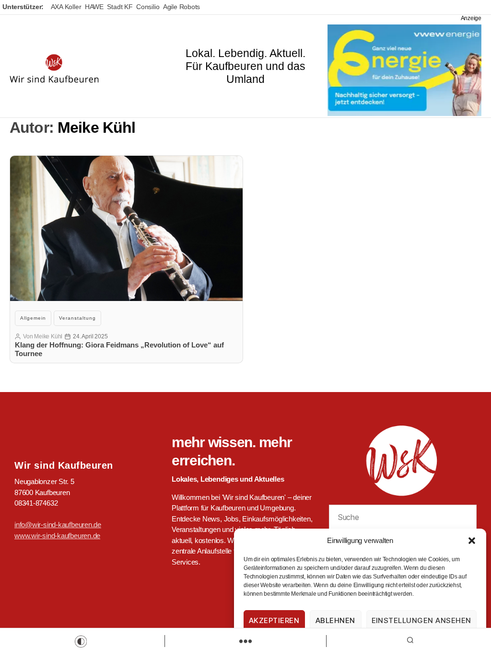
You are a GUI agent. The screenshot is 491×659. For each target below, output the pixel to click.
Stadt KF (119, 7)
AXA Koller (66, 7)
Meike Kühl (48, 336)
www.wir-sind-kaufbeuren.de (57, 536)
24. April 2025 (90, 336)
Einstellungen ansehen (422, 620)
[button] (472, 540)
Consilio (147, 7)
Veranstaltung (77, 318)
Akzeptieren (274, 620)
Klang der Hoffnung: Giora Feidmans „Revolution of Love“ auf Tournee (119, 349)
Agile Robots (181, 7)
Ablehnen (335, 620)
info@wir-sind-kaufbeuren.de (57, 524)
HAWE (94, 7)
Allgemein (33, 318)
